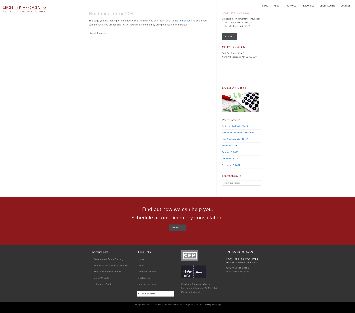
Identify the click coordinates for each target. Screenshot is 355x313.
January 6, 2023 (230, 158)
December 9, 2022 (231, 165)
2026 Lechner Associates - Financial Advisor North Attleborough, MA (27, 9)
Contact (229, 36)
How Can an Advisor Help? (235, 139)
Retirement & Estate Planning (236, 126)
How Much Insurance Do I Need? (238, 132)
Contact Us (177, 228)
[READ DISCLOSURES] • (203, 305)
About (141, 265)
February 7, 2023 (230, 152)
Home (141, 259)
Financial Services (147, 271)
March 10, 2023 (229, 145)
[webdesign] (216, 305)
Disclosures (144, 278)
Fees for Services (147, 284)
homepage (185, 20)
